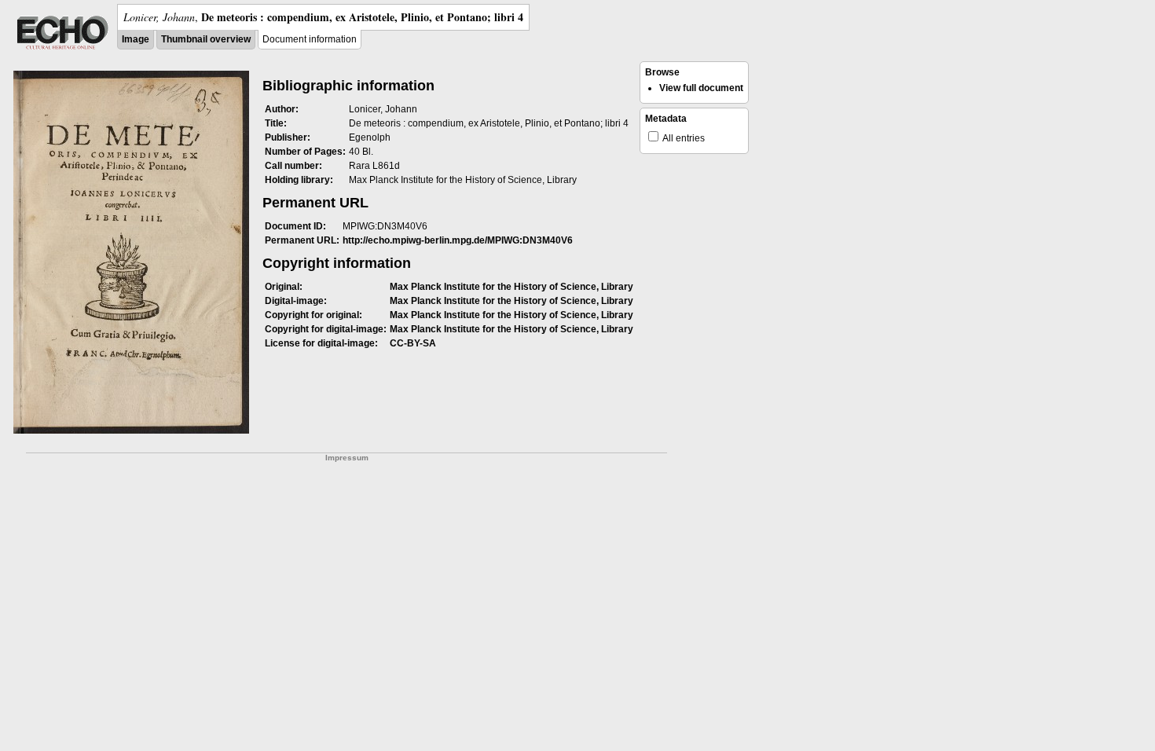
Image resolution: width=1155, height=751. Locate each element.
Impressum (346, 457)
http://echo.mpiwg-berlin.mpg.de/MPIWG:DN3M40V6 (458, 240)
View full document (701, 87)
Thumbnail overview (206, 39)
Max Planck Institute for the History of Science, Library (511, 286)
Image (135, 39)
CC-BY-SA (413, 343)
